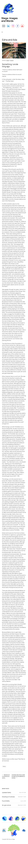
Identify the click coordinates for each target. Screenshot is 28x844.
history (4, 766)
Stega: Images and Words (9, 19)
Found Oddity (6, 801)
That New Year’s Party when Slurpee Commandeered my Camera (18, 776)
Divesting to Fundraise (8, 796)
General (11, 60)
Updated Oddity (6, 792)
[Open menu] (2, 32)
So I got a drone (6, 805)
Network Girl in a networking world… (6, 776)
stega (8, 60)
